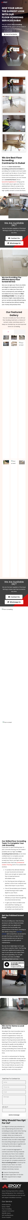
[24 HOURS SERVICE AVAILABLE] (8, 964)
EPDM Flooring (6, 1205)
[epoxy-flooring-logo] (4, 2)
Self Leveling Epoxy (7, 1215)
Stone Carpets (6, 1217)
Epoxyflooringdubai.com (9, 182)
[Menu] (26, 2)
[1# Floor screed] (14, 142)
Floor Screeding (6, 1209)
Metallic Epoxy (6, 1213)
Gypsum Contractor (8, 1211)
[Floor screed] (14, 85)
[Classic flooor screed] (14, 104)
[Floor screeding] (6, 337)
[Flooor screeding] (22, 518)
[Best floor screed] (14, 123)
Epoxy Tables (6, 1207)
